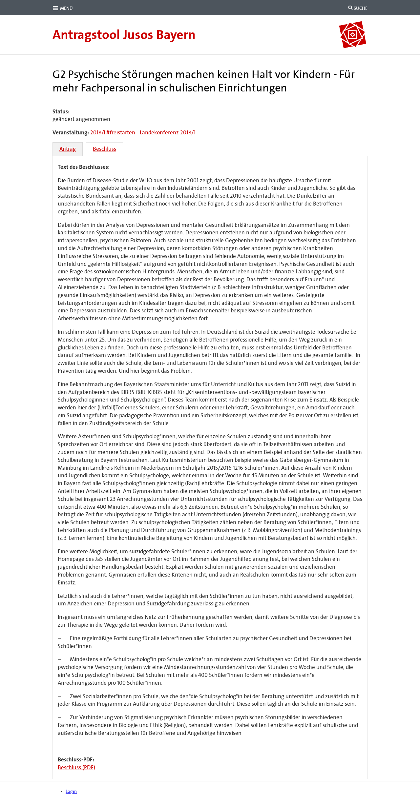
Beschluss (104, 149)
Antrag (67, 149)
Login (71, 791)
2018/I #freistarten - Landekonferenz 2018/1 (143, 132)
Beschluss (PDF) (76, 767)
